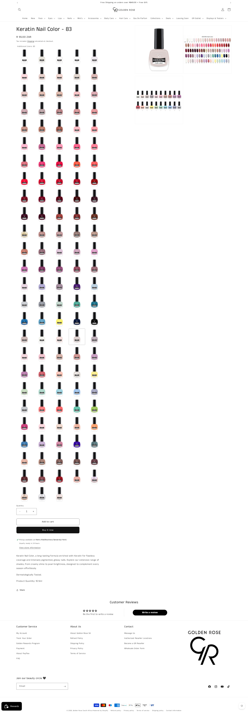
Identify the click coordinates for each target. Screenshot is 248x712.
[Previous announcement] (17, 2)
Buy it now (48, 530)
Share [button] (22, 590)
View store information (29, 547)
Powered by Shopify (100, 710)
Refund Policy (76, 638)
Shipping (30, 41)
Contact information (173, 710)
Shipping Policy (77, 643)
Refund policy (116, 710)
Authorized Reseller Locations (138, 638)
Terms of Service (78, 653)
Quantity (20, 505)
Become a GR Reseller (134, 643)
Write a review (150, 612)
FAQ (18, 658)
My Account (21, 633)
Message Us (129, 633)
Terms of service (143, 710)
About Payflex (23, 653)
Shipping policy (158, 710)
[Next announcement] (230, 2)
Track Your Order (24, 638)
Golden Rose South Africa (82, 710)
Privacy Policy (76, 648)
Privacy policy (129, 710)
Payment (20, 648)
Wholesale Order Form (134, 648)
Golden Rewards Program (28, 643)
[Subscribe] (65, 686)
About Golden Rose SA (80, 633)
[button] (19, 9)
